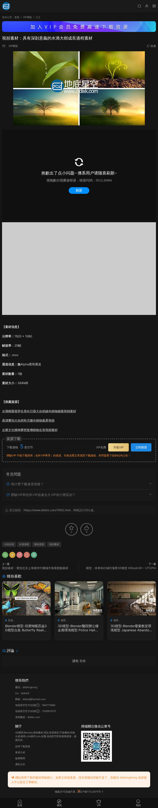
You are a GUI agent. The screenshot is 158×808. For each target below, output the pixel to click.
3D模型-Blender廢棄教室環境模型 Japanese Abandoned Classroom (130, 628)
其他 (10, 620)
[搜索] (139, 6)
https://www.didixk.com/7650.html (47, 510)
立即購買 (141, 447)
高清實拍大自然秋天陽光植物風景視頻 (28, 420)
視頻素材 (54, 544)
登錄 (82, 661)
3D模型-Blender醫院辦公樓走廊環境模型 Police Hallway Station (79, 628)
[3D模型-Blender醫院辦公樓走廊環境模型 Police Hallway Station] (79, 598)
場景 (63, 620)
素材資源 (39, 544)
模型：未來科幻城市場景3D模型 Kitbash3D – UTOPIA (121, 568)
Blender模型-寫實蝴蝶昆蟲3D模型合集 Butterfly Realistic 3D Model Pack (26, 628)
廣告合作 (20, 764)
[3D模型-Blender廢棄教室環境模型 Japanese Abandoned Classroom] (131, 598)
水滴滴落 (24, 544)
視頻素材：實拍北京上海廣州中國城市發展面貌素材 (35, 568)
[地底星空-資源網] (6, 6)
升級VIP (118, 447)
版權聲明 (20, 758)
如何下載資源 (22, 746)
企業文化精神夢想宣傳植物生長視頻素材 (30, 430)
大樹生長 (9, 544)
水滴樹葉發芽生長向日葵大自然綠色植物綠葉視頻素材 (39, 411)
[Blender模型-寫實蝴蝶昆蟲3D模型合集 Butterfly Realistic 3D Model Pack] (26, 598)
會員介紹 (20, 752)
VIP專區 (13, 46)
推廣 (153, 46)
